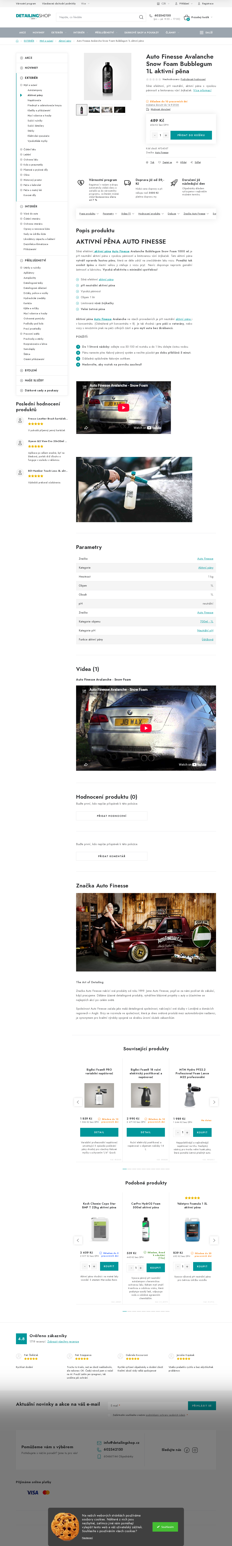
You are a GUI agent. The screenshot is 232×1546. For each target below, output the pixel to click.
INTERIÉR (31, 206)
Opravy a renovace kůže (37, 229)
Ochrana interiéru (33, 224)
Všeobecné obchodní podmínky (59, 3)
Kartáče (28, 303)
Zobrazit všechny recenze (63, 1342)
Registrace (207, 3)
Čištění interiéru (32, 218)
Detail (99, 1132)
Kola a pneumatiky (33, 164)
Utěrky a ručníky (32, 267)
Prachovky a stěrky (33, 339)
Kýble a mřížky (31, 308)
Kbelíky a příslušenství (39, 110)
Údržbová (207, 639)
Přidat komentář (112, 856)
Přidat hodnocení (112, 816)
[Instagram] (195, 1450)
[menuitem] (22, 32)
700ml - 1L (206, 621)
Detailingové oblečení (35, 288)
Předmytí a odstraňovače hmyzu (45, 105)
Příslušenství (30, 249)
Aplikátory (29, 272)
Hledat (141, 17)
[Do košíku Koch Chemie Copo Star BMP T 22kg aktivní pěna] (109, 1266)
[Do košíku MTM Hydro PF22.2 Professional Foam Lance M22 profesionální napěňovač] (202, 1132)
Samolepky (29, 349)
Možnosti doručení (161, 109)
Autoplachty (30, 278)
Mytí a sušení (30, 85)
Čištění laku (30, 149)
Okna (26, 175)
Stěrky (31, 130)
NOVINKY (31, 68)
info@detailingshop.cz (122, 1442)
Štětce (27, 354)
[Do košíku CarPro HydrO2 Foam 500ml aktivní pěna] (156, 1267)
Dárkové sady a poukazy (41, 390)
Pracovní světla (32, 333)
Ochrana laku (31, 159)
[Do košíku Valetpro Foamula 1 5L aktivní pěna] (202, 1266)
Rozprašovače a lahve (35, 344)
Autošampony (35, 90)
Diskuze (172, 213)
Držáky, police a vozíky (36, 293)
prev (78, 1102)
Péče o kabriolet (32, 185)
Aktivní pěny (35, 95)
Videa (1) (126, 213)
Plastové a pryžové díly (36, 169)
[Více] (206, 32)
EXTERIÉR (31, 78)
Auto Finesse (161, 152)
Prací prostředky (32, 328)
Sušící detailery (36, 125)
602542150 (162, 15)
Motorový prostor (33, 180)
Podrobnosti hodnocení (193, 79)
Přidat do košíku (191, 135)
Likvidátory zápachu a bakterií (39, 239)
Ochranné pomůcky (34, 318)
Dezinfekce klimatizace (36, 244)
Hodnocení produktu (149, 213)
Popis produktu (87, 213)
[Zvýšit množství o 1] (166, 135)
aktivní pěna (102, 251)
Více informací (202, 90)
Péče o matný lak (33, 190)
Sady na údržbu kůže (35, 234)
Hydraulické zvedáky (35, 298)
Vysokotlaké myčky (38, 141)
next (214, 1102)
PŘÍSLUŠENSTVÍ (35, 260)
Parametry (108, 213)
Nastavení (87, 1538)
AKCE (28, 58)
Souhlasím (167, 1527)
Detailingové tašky (33, 283)
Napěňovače (34, 100)
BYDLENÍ (31, 370)
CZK (164, 3)
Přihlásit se (202, 1405)
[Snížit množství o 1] (155, 135)
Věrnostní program (26, 3)
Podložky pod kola (33, 323)
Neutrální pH (205, 630)
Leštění (27, 154)
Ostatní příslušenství (34, 359)
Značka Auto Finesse (194, 213)
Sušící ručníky (35, 120)
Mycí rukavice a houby (39, 115)
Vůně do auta (31, 213)
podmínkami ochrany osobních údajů (165, 1415)
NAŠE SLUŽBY (34, 380)
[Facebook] (187, 1450)
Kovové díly (30, 195)
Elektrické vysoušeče (38, 136)
